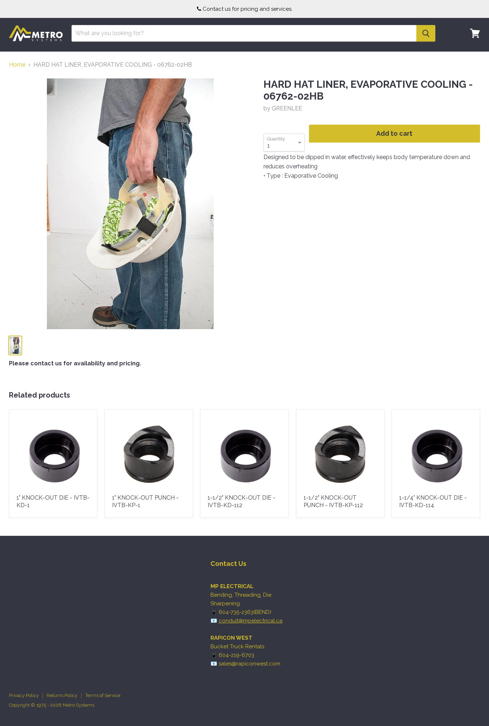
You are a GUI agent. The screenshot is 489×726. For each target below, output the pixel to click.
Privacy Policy (24, 695)
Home (17, 65)
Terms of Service (102, 695)
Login (470, 55)
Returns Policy (62, 695)
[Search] (425, 33)
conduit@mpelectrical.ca (250, 620)
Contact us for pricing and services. (247, 9)
